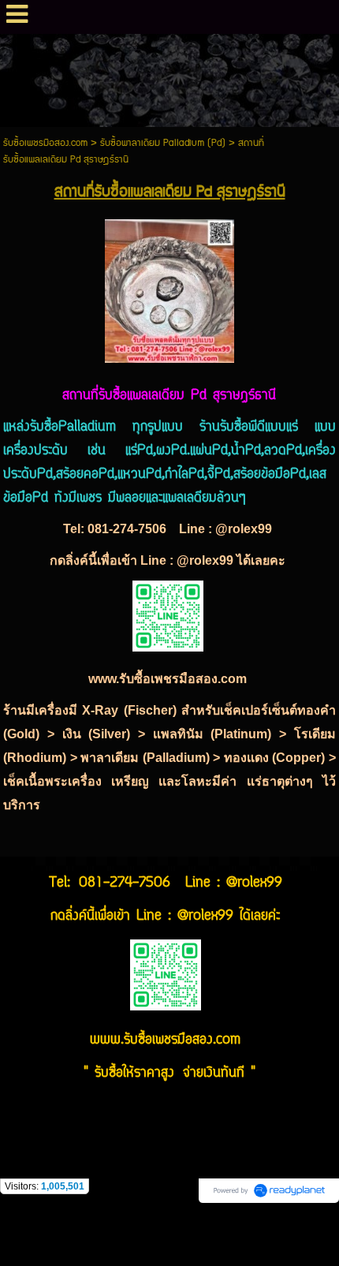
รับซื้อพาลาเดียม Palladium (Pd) (162, 143)
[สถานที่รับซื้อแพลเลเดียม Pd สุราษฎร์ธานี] (169, 288)
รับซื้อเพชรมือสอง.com (45, 143)
